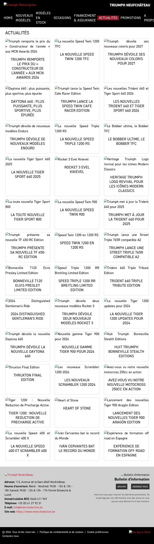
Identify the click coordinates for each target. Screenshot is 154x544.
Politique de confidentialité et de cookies (61, 532)
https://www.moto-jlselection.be (35, 512)
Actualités (108, 18)
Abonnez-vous (140, 486)
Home (8, 18)
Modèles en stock (43, 18)
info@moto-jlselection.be (28, 507)
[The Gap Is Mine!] (139, 532)
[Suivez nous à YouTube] (6, 516)
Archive (121, 486)
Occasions (62, 18)
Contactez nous (10, 536)
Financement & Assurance (85, 18)
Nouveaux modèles (24, 18)
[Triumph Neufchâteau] (20, 5)
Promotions (131, 18)
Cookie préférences (98, 532)
